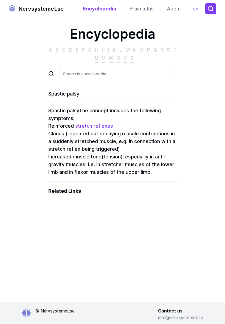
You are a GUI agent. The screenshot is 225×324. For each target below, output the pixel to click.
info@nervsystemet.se (180, 317)
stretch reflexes (94, 126)
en (197, 10)
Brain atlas (142, 9)
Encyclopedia (99, 9)
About (174, 9)
